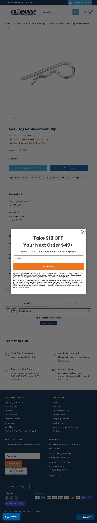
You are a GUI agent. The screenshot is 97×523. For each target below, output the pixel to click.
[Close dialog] (83, 232)
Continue (48, 266)
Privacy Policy (18, 287)
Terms (27, 287)
